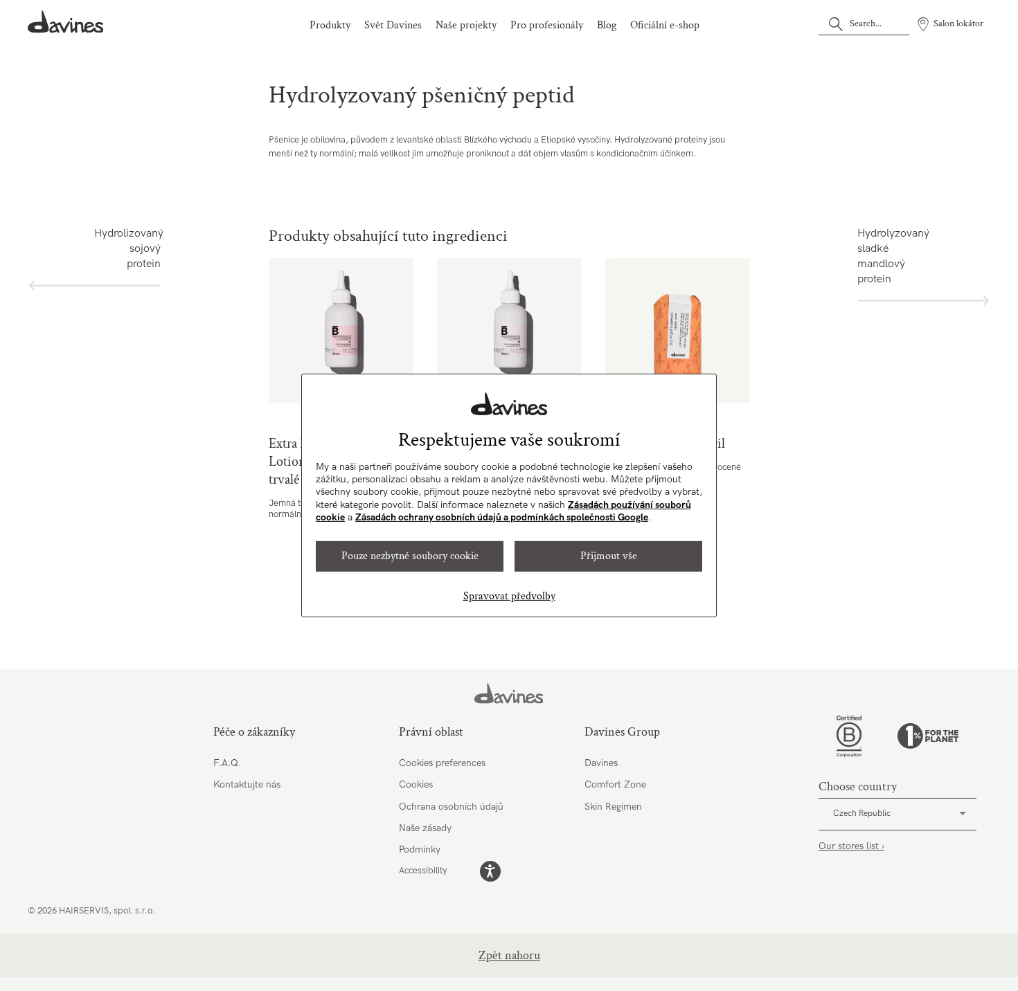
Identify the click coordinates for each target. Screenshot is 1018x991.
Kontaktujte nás (246, 784)
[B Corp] (849, 736)
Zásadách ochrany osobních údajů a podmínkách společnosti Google (501, 517)
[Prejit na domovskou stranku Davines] (66, 22)
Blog (606, 25)
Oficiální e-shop (664, 25)
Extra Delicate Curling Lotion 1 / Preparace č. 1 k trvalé (341, 330)
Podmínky (419, 849)
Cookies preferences (442, 763)
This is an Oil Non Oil (677, 330)
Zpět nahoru (509, 955)
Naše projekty (466, 25)
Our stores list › (851, 846)
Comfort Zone (615, 784)
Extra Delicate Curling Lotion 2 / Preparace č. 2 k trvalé (509, 330)
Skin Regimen (613, 806)
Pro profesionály (546, 25)
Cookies (416, 784)
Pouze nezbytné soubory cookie (410, 556)
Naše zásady (425, 828)
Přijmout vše (608, 556)
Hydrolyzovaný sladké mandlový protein (890, 256)
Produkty (330, 25)
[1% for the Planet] (928, 736)
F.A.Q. (227, 763)
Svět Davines (393, 25)
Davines (601, 763)
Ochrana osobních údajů (451, 806)
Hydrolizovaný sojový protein (127, 249)
